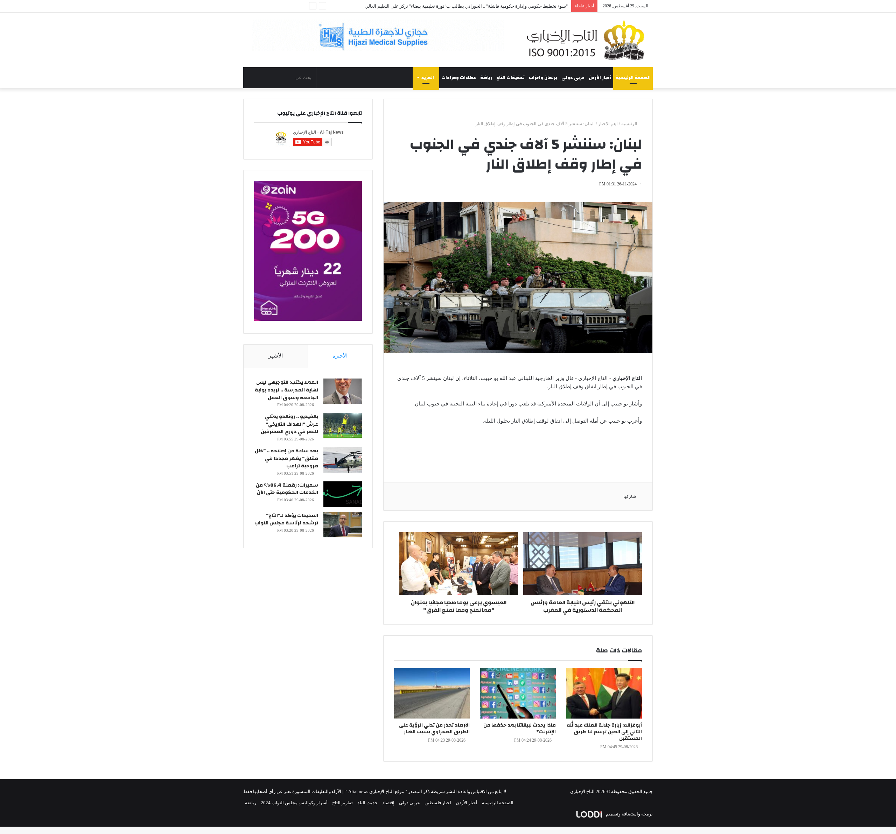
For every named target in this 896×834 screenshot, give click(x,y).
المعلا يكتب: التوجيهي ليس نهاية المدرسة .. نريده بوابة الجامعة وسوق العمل (286, 390)
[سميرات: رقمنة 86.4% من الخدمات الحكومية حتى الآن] (342, 494)
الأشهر (275, 356)
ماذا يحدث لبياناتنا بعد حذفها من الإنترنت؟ (519, 728)
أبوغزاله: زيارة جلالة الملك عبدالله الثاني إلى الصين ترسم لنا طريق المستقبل (604, 732)
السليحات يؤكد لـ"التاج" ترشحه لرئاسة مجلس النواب (286, 519)
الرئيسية (629, 123)
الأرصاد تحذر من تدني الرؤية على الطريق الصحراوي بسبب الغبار (434, 728)
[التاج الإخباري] (588, 40)
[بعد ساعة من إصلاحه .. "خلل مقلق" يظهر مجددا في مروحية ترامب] (342, 460)
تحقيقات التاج (510, 77)
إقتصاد (388, 802)
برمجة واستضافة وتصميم (629, 814)
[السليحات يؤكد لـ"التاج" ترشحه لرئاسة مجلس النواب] (342, 524)
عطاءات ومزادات (458, 77)
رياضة (486, 77)
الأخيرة (340, 356)
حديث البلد (367, 802)
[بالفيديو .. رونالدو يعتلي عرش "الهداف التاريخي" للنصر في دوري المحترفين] (342, 425)
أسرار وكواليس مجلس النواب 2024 (294, 802)
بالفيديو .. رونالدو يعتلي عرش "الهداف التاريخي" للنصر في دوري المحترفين (289, 424)
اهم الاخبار (608, 123)
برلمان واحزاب (543, 77)
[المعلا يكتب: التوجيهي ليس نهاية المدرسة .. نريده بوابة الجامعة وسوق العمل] (342, 391)
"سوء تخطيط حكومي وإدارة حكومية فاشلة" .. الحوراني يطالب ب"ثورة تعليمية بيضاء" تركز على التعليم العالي (466, 6)
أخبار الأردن (600, 77)
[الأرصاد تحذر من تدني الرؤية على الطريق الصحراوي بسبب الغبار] (432, 693)
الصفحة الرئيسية (633, 77)
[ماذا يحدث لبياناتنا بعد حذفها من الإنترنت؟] (518, 693)
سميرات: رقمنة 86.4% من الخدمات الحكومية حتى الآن (287, 489)
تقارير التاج (342, 802)
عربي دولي (572, 77)
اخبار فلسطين (438, 802)
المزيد (427, 77)
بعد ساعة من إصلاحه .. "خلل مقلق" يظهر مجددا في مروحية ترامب (286, 458)
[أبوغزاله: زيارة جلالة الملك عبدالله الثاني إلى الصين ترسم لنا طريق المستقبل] (604, 693)
